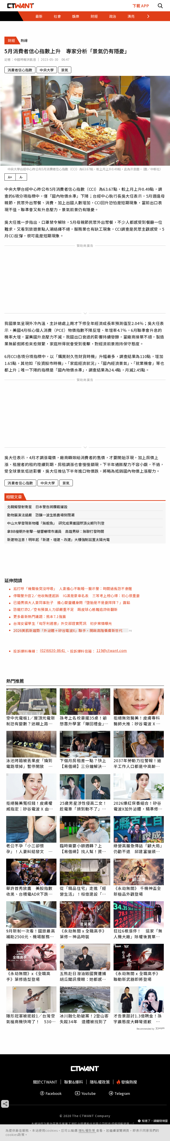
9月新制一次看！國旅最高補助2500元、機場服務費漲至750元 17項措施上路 (31, 933)
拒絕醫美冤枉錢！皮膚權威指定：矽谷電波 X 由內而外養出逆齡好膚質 (29, 806)
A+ (10, 177)
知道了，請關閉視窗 (155, 1121)
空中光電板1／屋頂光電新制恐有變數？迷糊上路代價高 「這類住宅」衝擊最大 (30, 720)
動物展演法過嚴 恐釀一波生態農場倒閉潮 (40, 514)
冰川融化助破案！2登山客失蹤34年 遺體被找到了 (84, 1018)
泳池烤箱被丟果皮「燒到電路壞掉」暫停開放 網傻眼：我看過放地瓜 (29, 763)
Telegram (122, 1093)
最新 (38, 16)
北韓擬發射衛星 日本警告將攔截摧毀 (37, 506)
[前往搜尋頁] (160, 5)
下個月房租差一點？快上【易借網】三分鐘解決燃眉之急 (83, 763)
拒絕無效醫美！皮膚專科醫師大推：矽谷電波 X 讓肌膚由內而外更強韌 (137, 720)
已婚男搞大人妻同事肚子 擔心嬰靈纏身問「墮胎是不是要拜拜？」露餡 (71, 602)
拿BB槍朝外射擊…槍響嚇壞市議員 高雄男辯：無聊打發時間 (55, 531)
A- (21, 177)
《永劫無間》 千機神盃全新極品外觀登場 (137, 891)
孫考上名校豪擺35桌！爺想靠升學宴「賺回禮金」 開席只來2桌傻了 (84, 720)
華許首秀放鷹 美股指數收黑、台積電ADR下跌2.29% (29, 891)
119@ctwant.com (112, 650)
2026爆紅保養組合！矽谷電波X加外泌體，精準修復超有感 (138, 806)
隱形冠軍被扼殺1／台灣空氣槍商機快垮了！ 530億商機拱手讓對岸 (31, 1018)
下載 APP (140, 5)
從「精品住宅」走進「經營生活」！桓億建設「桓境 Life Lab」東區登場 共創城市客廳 (83, 891)
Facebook (54, 1093)
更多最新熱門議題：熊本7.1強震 (39, 616)
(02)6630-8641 (53, 650)
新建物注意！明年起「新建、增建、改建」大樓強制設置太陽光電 (58, 539)
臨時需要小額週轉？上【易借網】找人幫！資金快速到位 (83, 848)
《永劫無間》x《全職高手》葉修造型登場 (28, 976)
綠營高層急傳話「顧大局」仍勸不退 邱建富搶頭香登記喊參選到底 (138, 848)
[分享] (5, 1104)
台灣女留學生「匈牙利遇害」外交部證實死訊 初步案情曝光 (62, 623)
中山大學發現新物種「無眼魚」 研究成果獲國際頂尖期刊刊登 (55, 523)
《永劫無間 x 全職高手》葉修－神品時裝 (83, 933)
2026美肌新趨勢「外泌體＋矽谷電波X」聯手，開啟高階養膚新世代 (67, 630)
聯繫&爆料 (73, 1082)
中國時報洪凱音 (25, 59)
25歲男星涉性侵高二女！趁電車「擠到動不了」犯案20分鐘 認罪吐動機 (83, 806)
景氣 (64, 70)
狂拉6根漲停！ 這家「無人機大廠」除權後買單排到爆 (138, 933)
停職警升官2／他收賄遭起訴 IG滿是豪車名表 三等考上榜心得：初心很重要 (76, 595)
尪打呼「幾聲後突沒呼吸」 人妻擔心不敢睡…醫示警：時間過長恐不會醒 (72, 588)
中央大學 (47, 70)
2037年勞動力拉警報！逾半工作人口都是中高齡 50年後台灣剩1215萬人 (137, 763)
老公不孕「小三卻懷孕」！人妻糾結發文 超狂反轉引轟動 (29, 848)
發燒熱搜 (128, 1082)
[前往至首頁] (20, 5)
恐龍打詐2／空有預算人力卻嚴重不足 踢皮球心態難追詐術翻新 (65, 609)
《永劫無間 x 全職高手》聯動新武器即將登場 (137, 976)
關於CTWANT (45, 1082)
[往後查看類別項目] (145, 16)
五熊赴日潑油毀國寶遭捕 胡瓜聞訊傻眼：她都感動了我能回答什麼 (85, 976)
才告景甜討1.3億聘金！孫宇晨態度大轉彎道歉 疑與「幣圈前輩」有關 (138, 1018)
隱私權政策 (87, 1130)
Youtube (88, 1093)
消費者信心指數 (20, 70)
